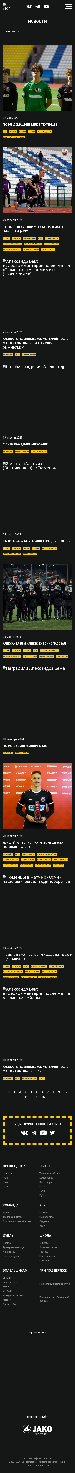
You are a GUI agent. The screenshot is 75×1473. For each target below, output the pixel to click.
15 (36, 1097)
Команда (11, 1205)
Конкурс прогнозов (13, 1295)
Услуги (43, 1225)
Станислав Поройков (47, 854)
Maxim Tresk (43, 1465)
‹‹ (9, 1091)
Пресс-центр (14, 1166)
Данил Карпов (51, 238)
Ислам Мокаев (30, 656)
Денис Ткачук (26, 865)
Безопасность (10, 1282)
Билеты (7, 1277)
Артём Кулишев (32, 972)
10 (65, 1091)
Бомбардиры (46, 1177)
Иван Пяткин (48, 249)
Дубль (8, 1235)
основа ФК (16, 238)
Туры (42, 1191)
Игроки (6, 1212)
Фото (5, 1177)
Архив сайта (9, 1304)
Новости (7, 1173)
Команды (44, 1260)
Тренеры (44, 1251)
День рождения (39, 451)
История (43, 1212)
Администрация (48, 1247)
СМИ (40, 238)
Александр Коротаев (12, 244)
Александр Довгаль (12, 249)
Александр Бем (45, 132)
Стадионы (45, 1221)
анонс (26, 548)
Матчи (42, 1186)
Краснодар (58, 865)
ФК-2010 (13, 132)
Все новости (11, 31)
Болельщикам (15, 1270)
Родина (27, 650)
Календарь (45, 1182)
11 (26, 1097)
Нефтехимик (29, 238)
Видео (6, 1182)
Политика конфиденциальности (37, 1458)
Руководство (46, 1217)
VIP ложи (8, 1291)
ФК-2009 (22, 132)
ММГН (6, 1286)
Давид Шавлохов (60, 859)
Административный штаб (17, 1221)
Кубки (42, 1195)
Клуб (43, 1205)
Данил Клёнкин (10, 859)
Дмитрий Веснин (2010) (13, 137)
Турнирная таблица (50, 1173)
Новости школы (48, 1256)
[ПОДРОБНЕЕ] (37, 78)
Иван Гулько (62, 656)
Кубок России (28, 854)
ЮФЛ (5, 132)
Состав (7, 1243)
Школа (32, 132)
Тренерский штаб (12, 1217)
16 (43, 1097)
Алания (35, 548)
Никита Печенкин (32, 244)
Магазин (7, 1300)
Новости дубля (11, 1256)
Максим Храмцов (31, 249)
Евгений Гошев (56, 966)
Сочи (26, 966)
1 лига (6, 238)
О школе (44, 1243)
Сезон (44, 1166)
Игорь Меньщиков (11, 554)
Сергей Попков (30, 554)
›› (50, 1097)
